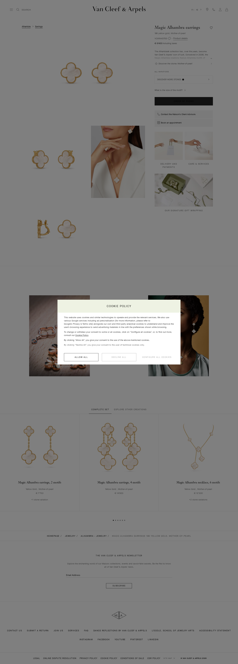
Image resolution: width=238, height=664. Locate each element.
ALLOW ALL (81, 357)
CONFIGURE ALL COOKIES (157, 357)
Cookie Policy (81, 335)
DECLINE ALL (119, 357)
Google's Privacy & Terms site (78, 324)
